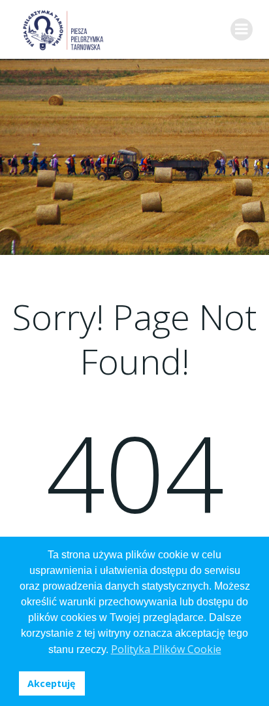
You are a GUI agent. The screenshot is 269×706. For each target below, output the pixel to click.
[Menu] (241, 29)
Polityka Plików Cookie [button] (166, 649)
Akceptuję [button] (51, 683)
